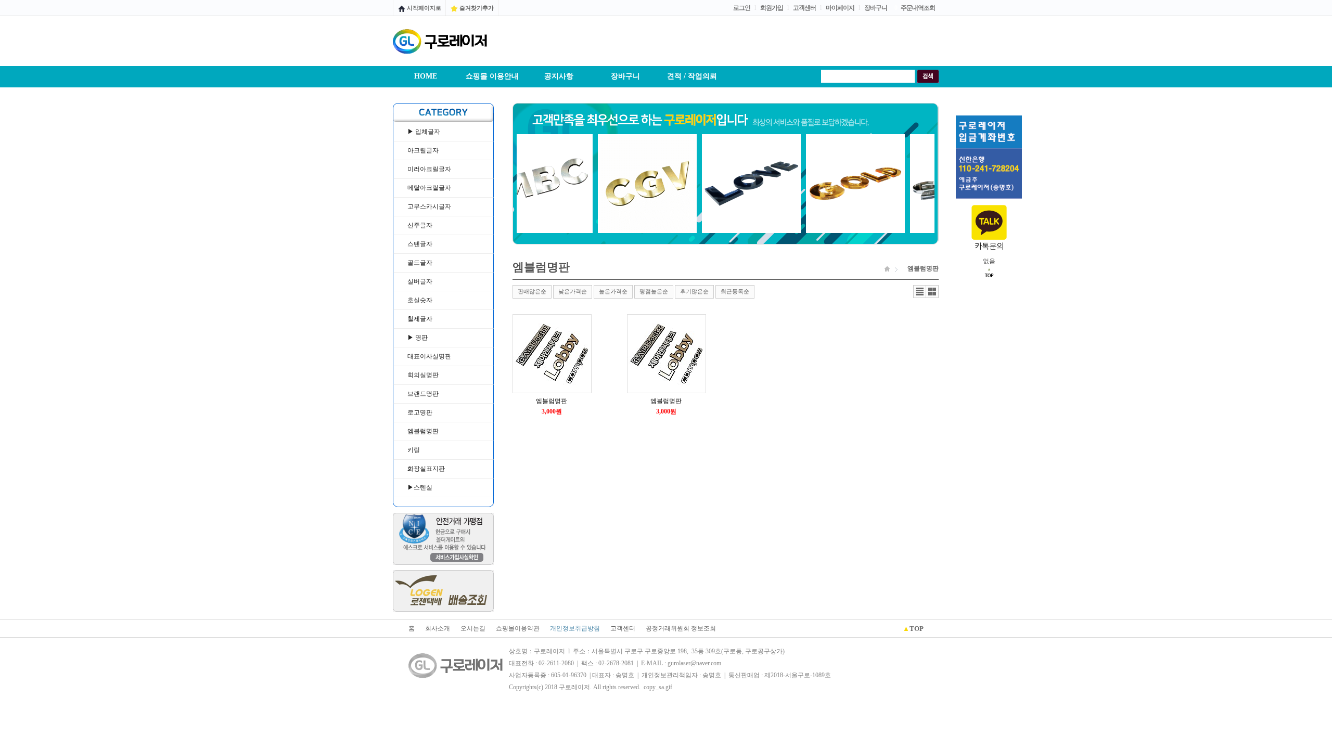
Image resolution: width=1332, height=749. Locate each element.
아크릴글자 (423, 150)
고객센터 (622, 628)
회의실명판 (423, 375)
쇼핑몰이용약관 (518, 628)
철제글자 (419, 318)
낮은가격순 (572, 291)
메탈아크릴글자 (429, 187)
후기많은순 (694, 291)
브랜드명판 (423, 393)
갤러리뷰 (932, 292)
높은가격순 (613, 291)
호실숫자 (419, 300)
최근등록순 (735, 291)
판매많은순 (532, 291)
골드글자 (419, 262)
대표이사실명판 (429, 356)
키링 (413, 450)
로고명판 (419, 412)
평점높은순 (653, 291)
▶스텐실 (419, 487)
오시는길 (472, 628)
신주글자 (419, 225)
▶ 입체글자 (423, 131)
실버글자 (419, 281)
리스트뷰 (919, 292)
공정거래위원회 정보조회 (681, 628)
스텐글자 (419, 244)
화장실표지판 (426, 468)
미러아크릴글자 (429, 169)
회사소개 (437, 628)
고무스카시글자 (429, 206)
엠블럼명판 (423, 431)
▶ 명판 (417, 337)
